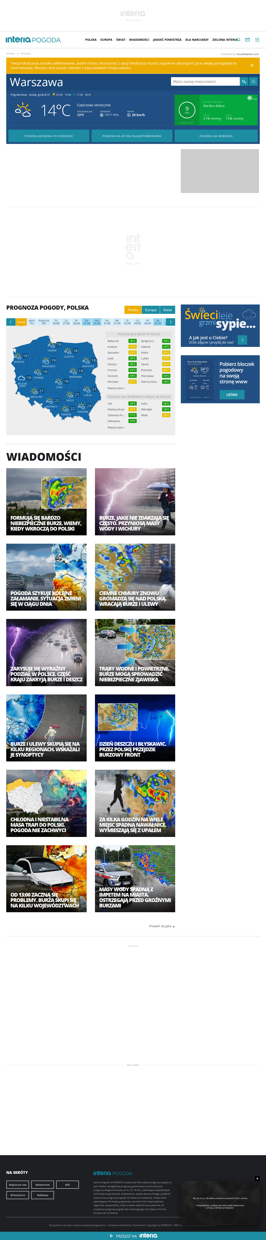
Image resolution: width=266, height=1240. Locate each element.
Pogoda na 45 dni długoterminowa (131, 136)
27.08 (66, 322)
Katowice (113, 352)
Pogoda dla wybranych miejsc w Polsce (139, 397)
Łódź (111, 358)
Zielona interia (225, 40)
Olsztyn (112, 364)
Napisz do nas (17, 1184)
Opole (145, 364)
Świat (121, 40)
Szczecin (113, 375)
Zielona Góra (149, 381)
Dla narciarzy (197, 40)
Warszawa (147, 375)
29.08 (86, 322)
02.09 (127, 322)
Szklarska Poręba (116, 415)
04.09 (147, 322)
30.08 (97, 322)
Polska (91, 40)
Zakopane (114, 421)
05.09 (158, 322)
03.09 (137, 322)
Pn (32, 322)
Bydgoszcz (147, 341)
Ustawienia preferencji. (120, 1225)
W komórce (17, 1195)
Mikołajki (146, 409)
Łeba (144, 403)
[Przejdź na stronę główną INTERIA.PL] (18, 39)
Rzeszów (146, 370)
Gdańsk (145, 346)
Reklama (42, 1195)
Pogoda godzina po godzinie (49, 136)
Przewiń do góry (160, 926)
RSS (67, 1184)
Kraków (112, 346)
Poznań (112, 370)
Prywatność (139, 1225)
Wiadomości (139, 40)
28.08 (76, 322)
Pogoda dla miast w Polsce (139, 334)
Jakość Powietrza (167, 40)
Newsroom (43, 1184)
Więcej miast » (116, 388)
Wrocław (113, 381)
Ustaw (231, 394)
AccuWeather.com (247, 54)
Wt (44, 322)
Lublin (145, 358)
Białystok (113, 341)
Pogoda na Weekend (216, 136)
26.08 (56, 322)
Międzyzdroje (116, 409)
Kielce (144, 352)
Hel (110, 403)
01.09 (117, 322)
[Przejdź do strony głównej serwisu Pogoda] (47, 40)
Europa (106, 40)
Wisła (144, 415)
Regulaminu (100, 1225)
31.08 (107, 322)
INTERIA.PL (167, 1225)
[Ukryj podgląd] (257, 1178)
